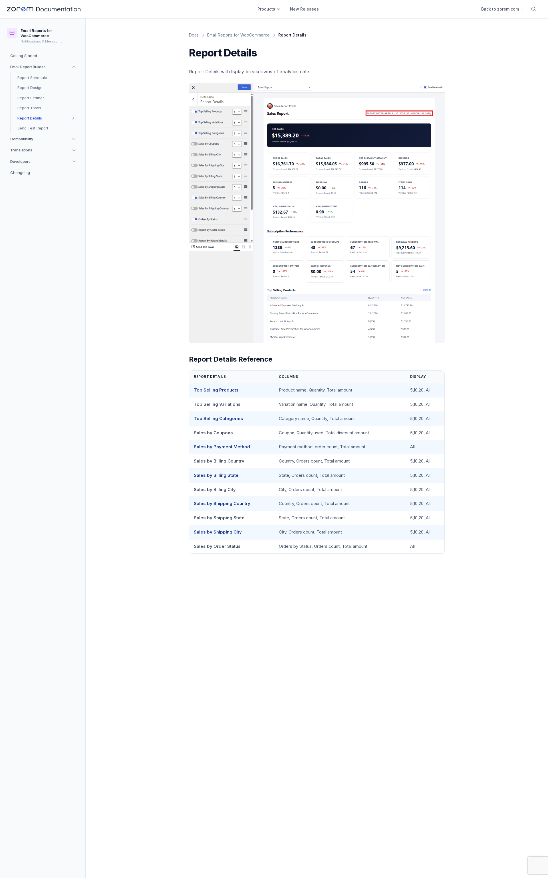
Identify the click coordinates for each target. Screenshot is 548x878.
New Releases (304, 9)
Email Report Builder (27, 66)
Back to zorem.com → (502, 9)
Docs (194, 35)
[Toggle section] (73, 67)
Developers (20, 161)
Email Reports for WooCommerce (238, 35)
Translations (21, 150)
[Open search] (534, 9)
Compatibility (21, 138)
